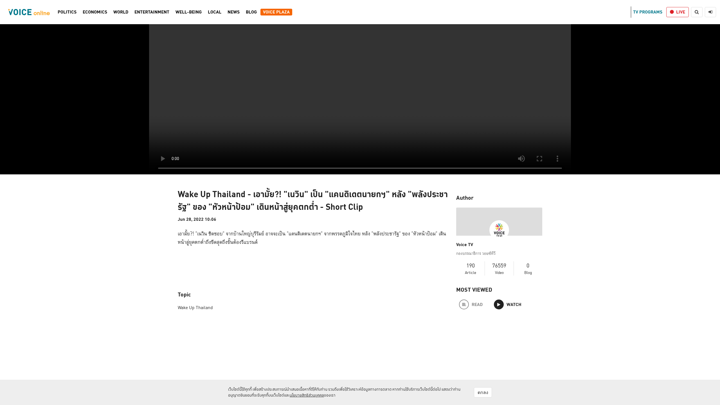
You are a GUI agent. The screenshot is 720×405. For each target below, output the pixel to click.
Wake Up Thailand (195, 307)
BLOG (251, 12)
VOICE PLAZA (276, 12)
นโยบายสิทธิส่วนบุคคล (307, 395)
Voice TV (464, 244)
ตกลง (483, 392)
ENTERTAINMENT (151, 12)
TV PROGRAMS (647, 11)
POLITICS (67, 12)
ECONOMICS (95, 12)
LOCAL (214, 12)
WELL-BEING (189, 12)
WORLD (120, 12)
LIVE (680, 11)
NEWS (234, 12)
